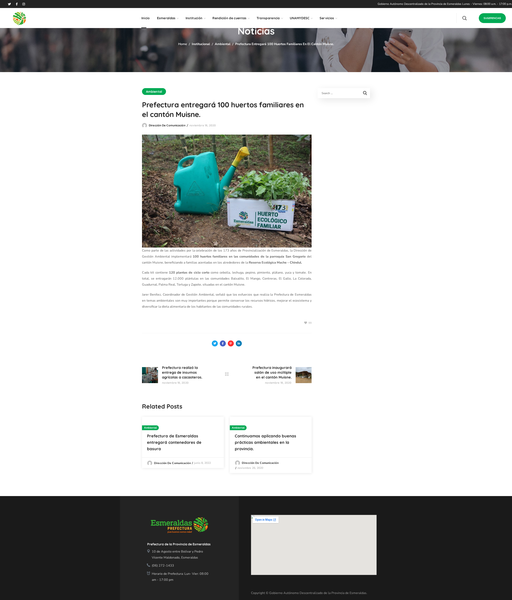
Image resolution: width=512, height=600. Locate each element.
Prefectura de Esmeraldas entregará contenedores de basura (174, 442)
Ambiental (222, 44)
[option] (183, 442)
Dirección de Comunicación (167, 125)
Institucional (201, 44)
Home (182, 44)
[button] (464, 18)
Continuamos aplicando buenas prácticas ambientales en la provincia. (265, 442)
